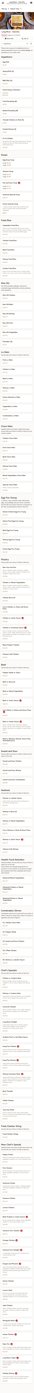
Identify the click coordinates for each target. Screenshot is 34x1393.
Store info (9, 39)
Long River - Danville (17, 2)
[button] (17, 64)
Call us (25, 39)
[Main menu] (3, 3)
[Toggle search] (31, 44)
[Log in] (31, 3)
